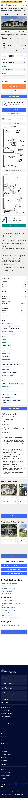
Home (2, 8)
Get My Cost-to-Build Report (14, 109)
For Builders (4, 760)
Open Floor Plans (6, 613)
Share (24, 14)
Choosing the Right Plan (6, 713)
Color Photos (17, 364)
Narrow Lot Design (13, 383)
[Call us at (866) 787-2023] (26, 1)
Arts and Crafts (17, 326)
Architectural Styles (5, 716)
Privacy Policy (11, 790)
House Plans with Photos (8, 601)
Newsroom (3, 778)
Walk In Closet (6, 402)
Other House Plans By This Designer (13, 565)
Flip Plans (21, 119)
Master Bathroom (17, 400)
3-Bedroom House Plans (13, 573)
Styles (6, 8)
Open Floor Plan (6, 366)
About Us (3, 769)
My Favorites (4, 739)
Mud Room (5, 362)
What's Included (5, 748)
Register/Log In (4, 736)
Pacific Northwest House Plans (10, 625)
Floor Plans (7, 31)
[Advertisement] (14, 650)
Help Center (4, 728)
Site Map (24, 790)
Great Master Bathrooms (8, 607)
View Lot (21, 383)
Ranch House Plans (6, 593)
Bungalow (10, 326)
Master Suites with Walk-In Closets (11, 618)
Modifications (4, 751)
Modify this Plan (14, 225)
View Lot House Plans (7, 615)
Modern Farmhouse (14, 328)
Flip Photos (21, 31)
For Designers (4, 757)
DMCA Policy (18, 790)
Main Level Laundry (7, 364)
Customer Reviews (5, 775)
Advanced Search (5, 707)
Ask (17, 14)
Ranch (4, 326)
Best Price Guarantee (6, 772)
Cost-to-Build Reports (6, 754)
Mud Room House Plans (8, 610)
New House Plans (5, 710)
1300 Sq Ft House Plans (13, 569)
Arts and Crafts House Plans (9, 583)
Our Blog (3, 781)
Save (6, 14)
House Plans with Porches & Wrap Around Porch (13, 604)
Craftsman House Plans (13, 8)
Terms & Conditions (3, 790)
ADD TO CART (14, 86)
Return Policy (4, 733)
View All (13, 556)
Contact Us (3, 731)
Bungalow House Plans (7, 586)
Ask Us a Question (14, 96)
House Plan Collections (6, 719)
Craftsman (5, 328)
